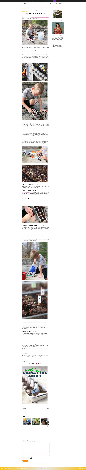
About (2, 468)
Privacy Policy (18, 468)
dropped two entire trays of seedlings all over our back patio (36, 54)
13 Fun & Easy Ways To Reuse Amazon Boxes (44, 428)
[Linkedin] (43, 468)
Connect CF (56, 3)
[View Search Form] (63, 3)
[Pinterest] (44, 468)
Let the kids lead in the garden (26, 192)
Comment (24, 443)
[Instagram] (41, 468)
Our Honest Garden (31, 405)
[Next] (47, 426)
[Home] (22, 10)
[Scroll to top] (84, 467)
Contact (5, 468)
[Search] (63, 20)
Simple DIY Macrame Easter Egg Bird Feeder (44, 409)
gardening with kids (25, 405)
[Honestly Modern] (25, 3)
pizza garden (36, 405)
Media (13, 468)
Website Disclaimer (24, 468)
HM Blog (51, 3)
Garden (27, 11)
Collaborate (10, 468)
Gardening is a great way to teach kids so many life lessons (40, 17)
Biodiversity (24, 11)
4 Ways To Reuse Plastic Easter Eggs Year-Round (28, 409)
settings (49, 1)
